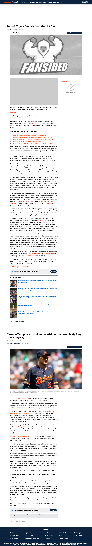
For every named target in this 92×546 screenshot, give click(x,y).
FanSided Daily (14, 535)
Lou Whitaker (44, 201)
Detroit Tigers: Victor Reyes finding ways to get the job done (29, 135)
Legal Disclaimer (15, 538)
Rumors (26, 2)
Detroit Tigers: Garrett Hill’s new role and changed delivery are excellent (32, 139)
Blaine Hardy (43, 220)
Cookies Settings (63, 538)
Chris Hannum (13, 29)
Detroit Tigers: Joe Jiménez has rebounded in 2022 (26, 141)
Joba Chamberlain (48, 253)
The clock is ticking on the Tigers (19, 398)
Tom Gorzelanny (35, 253)
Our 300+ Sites (63, 533)
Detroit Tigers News (20, 321)
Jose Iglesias (47, 203)
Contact (47, 533)
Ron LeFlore (23, 201)
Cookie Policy (78, 535)
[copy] (19, 33)
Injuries (50, 2)
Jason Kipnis (13, 112)
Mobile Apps (77, 533)
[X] (83, 2)
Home (11, 321)
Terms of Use (62, 535)
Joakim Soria (31, 256)
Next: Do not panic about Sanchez (19, 267)
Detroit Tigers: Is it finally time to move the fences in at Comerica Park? (32, 143)
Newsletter (56, 2)
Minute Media (10, 542)
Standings (39, 2)
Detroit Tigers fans (34, 123)
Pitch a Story (29, 535)
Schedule (32, 2)
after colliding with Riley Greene (23, 427)
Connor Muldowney (15, 343)
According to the (18, 436)
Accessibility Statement (32, 538)
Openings (28, 533)
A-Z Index (47, 538)
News (21, 2)
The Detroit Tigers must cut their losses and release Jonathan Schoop (32, 137)
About (12, 533)
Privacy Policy (49, 535)
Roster (44, 2)
